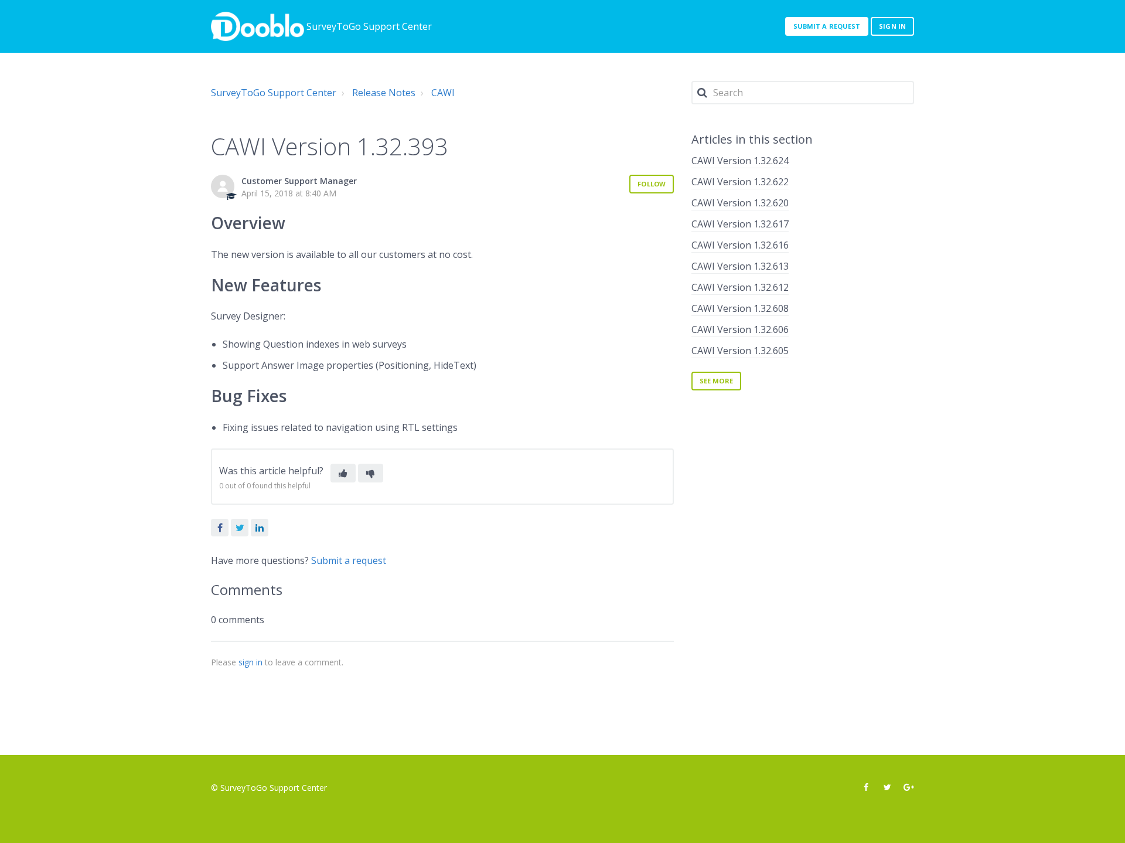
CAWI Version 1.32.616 (740, 245)
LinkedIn (259, 527)
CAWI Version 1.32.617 (740, 223)
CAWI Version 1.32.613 (740, 266)
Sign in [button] (892, 26)
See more (716, 380)
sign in (250, 662)
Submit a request (827, 26)
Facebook (220, 527)
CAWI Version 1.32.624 (740, 160)
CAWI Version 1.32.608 (740, 308)
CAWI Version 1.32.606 (740, 329)
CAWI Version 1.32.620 (740, 202)
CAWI (443, 92)
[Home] (257, 26)
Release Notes (383, 92)
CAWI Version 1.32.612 (740, 287)
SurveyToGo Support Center (273, 92)
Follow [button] (652, 183)
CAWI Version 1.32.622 (740, 181)
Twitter (239, 527)
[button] (343, 473)
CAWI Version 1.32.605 (740, 350)
